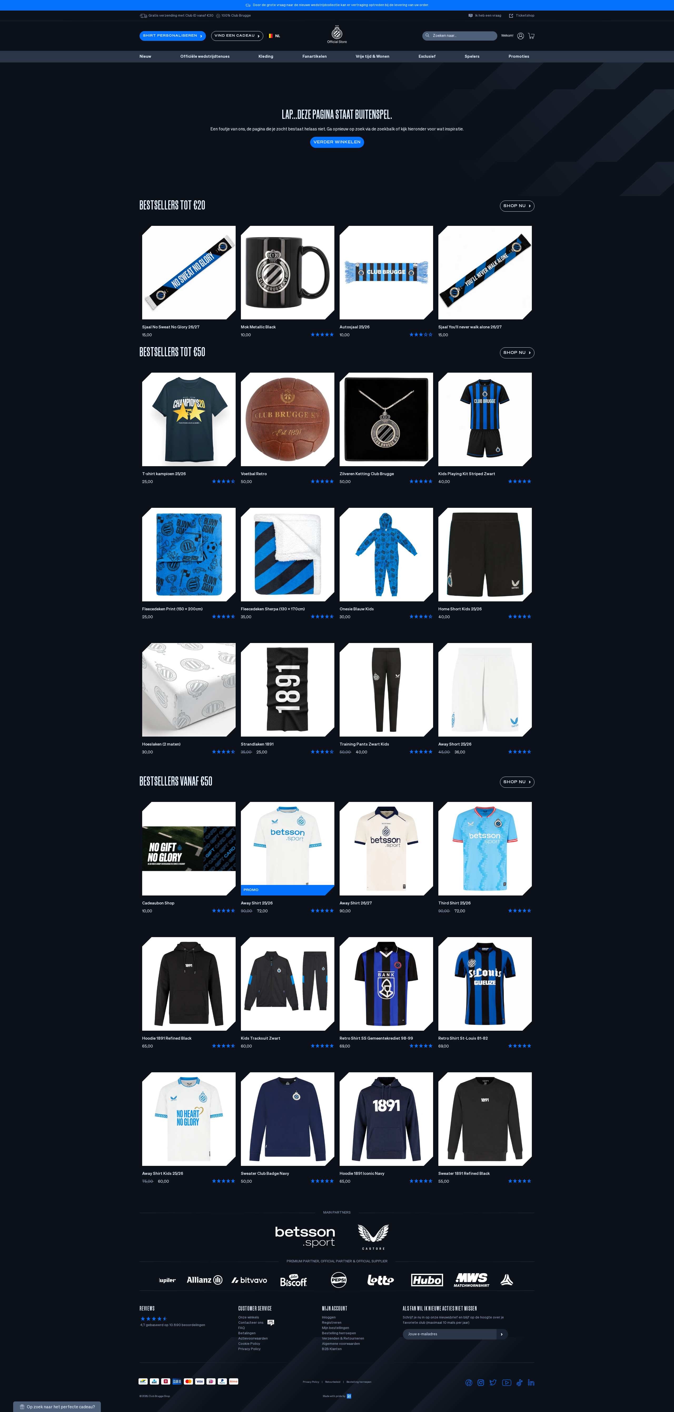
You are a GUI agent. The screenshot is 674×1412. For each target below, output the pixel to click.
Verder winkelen (337, 142)
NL (277, 35)
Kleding (266, 57)
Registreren (331, 1323)
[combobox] (273, 36)
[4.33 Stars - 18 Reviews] (322, 752)
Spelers (472, 57)
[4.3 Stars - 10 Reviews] (421, 617)
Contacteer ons (251, 1323)
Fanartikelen (315, 57)
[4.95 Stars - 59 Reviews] (322, 1181)
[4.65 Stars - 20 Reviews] (520, 617)
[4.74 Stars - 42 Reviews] (224, 911)
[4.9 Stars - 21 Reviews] (322, 1046)
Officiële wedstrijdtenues (205, 57)
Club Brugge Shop (159, 1396)
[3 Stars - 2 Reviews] (421, 335)
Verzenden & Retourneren (343, 1338)
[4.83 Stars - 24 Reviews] (520, 1181)
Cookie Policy (249, 1344)
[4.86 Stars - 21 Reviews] (224, 617)
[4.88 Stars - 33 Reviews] (520, 1046)
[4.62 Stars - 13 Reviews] (224, 752)
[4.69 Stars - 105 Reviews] (224, 1046)
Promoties (519, 57)
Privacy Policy (249, 1349)
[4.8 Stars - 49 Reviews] (520, 911)
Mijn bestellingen (335, 1328)
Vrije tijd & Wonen (372, 57)
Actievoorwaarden (253, 1338)
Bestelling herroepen (339, 1333)
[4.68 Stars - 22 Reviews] (421, 481)
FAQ (241, 1328)
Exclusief (427, 57)
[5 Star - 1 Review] (520, 481)
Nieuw (145, 57)
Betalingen (247, 1333)
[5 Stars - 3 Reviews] (224, 1181)
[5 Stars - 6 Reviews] (322, 481)
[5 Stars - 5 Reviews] (322, 335)
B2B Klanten (332, 1349)
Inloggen (329, 1317)
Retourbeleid (332, 1382)
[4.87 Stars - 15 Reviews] (322, 617)
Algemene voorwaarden (341, 1344)
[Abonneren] (502, 1334)
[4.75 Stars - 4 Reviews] (520, 752)
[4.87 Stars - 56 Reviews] (421, 1181)
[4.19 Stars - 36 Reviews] (224, 481)
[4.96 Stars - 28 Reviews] (322, 911)
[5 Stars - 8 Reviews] (421, 1046)
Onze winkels (248, 1317)
